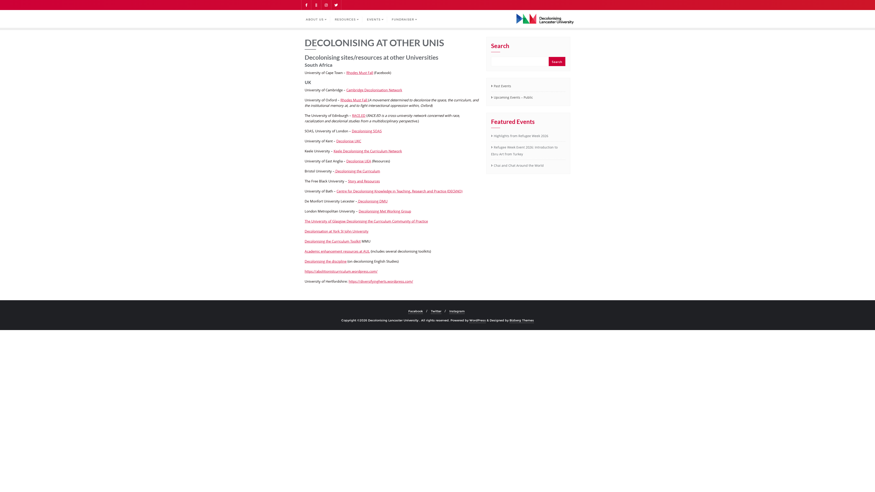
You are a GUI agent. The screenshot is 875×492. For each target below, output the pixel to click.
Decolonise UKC (348, 141)
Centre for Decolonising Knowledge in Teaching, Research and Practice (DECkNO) (399, 191)
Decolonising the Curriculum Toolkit (333, 241)
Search (500, 46)
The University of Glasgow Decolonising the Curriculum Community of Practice (366, 221)
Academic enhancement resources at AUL (337, 251)
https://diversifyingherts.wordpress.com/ (381, 281)
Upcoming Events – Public (513, 97)
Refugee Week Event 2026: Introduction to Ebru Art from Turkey (524, 150)
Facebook (415, 311)
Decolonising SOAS (367, 131)
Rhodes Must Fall (359, 72)
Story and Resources (364, 181)
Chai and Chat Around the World (519, 165)
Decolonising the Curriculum (357, 171)
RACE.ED (358, 115)
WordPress (477, 320)
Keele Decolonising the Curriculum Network (368, 151)
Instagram (457, 311)
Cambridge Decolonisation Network (374, 90)
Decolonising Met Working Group (385, 211)
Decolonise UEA (358, 161)
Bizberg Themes (522, 320)
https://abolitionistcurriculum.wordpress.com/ (341, 271)
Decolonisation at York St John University (336, 231)
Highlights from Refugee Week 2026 (521, 136)
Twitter (436, 311)
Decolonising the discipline (326, 261)
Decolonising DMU (372, 201)
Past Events (502, 86)
